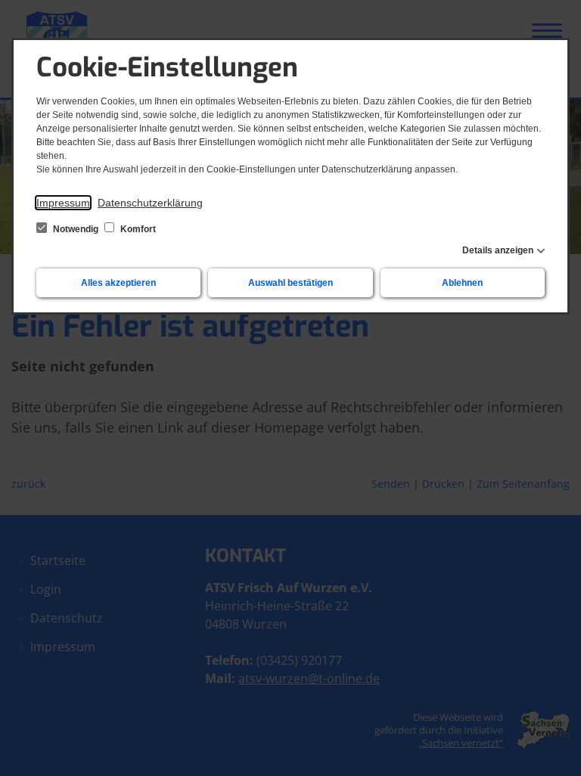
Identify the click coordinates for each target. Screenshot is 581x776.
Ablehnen (462, 283)
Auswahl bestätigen (290, 283)
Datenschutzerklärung (150, 203)
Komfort (137, 229)
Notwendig (76, 229)
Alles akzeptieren (118, 283)
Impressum (63, 203)
